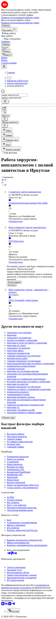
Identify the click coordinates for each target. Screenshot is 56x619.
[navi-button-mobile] (4, 66)
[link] (6, 51)
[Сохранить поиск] (4, 109)
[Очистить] (5, 101)
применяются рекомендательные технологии (25, 586)
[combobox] (14, 95)
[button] (4, 58)
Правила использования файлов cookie (20, 23)
